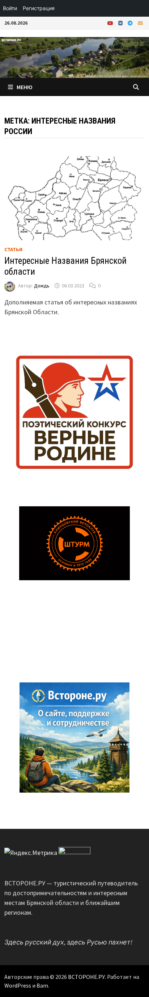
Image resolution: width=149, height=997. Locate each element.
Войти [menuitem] (10, 8)
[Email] (140, 22)
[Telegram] (131, 22)
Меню (25, 87)
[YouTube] (111, 22)
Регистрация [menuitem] (39, 8)
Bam (42, 985)
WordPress (17, 985)
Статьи (13, 249)
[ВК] (121, 22)
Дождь (42, 285)
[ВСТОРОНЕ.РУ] (74, 57)
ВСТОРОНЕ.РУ (86, 976)
